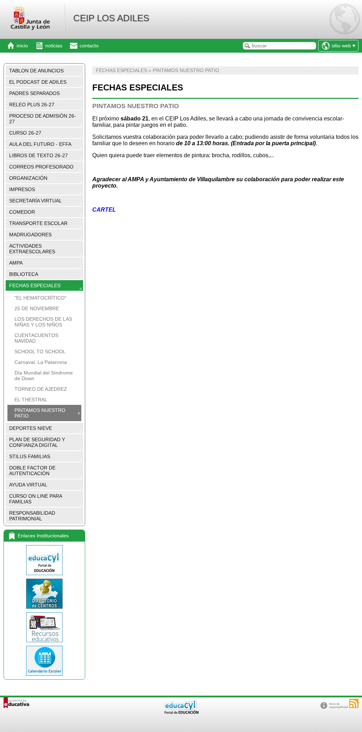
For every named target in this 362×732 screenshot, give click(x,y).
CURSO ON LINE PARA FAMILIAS (35, 498)
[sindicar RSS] (353, 703)
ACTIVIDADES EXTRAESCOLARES (32, 248)
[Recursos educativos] (44, 627)
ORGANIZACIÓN (28, 178)
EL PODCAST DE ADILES (37, 82)
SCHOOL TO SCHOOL (40, 351)
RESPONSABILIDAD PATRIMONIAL (32, 515)
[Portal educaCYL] (44, 560)
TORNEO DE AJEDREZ (40, 389)
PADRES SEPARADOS (34, 93)
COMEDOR (22, 212)
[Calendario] (44, 661)
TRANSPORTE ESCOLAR (38, 223)
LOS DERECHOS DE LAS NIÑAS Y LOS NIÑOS (43, 321)
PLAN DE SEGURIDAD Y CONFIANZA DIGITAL (37, 442)
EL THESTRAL (30, 399)
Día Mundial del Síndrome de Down (43, 375)
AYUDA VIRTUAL (28, 485)
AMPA (16, 263)
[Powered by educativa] (16, 702)
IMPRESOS (22, 189)
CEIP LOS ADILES (111, 18)
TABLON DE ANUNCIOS (36, 70)
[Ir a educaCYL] (181, 712)
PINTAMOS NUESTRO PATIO (39, 413)
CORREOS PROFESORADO (41, 167)
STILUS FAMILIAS (29, 456)
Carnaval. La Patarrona (40, 362)
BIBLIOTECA (23, 274)
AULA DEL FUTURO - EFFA (40, 144)
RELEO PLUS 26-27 (31, 104)
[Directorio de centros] (44, 594)
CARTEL (104, 210)
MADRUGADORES (30, 234)
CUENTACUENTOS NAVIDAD (36, 338)
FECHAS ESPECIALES (34, 285)
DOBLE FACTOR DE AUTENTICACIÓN (32, 470)
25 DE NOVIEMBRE (36, 308)
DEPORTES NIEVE (30, 428)
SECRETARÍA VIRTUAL (35, 200)
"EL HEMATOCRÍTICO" (40, 298)
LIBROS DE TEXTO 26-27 (38, 155)
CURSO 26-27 (25, 133)
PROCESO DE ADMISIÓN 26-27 (42, 118)
